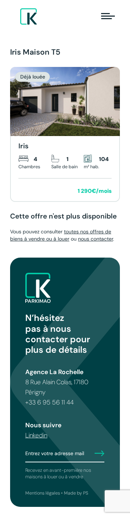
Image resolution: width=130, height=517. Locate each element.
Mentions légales (42, 493)
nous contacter (95, 239)
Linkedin (36, 435)
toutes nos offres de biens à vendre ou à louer (60, 235)
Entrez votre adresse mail (54, 453)
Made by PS (76, 493)
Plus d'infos (36, 191)
